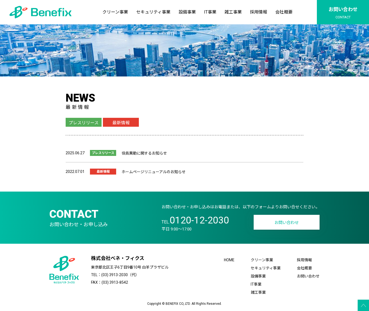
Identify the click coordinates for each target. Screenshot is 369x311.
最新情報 (121, 122)
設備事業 (187, 12)
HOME (229, 260)
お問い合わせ (286, 222)
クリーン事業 (115, 12)
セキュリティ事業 (153, 12)
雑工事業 (233, 12)
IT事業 (210, 12)
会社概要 (284, 12)
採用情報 (258, 12)
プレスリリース (84, 122)
